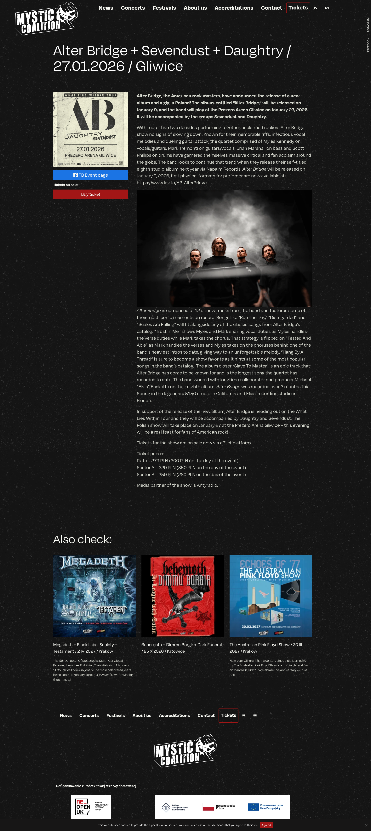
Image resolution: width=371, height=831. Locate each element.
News (106, 7)
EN (327, 7)
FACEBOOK (368, 45)
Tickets (298, 7)
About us (195, 7)
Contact (271, 7)
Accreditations (234, 7)
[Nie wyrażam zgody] (366, 825)
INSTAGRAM (368, 24)
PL (315, 7)
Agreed (266, 825)
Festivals (164, 7)
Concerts (133, 7)
